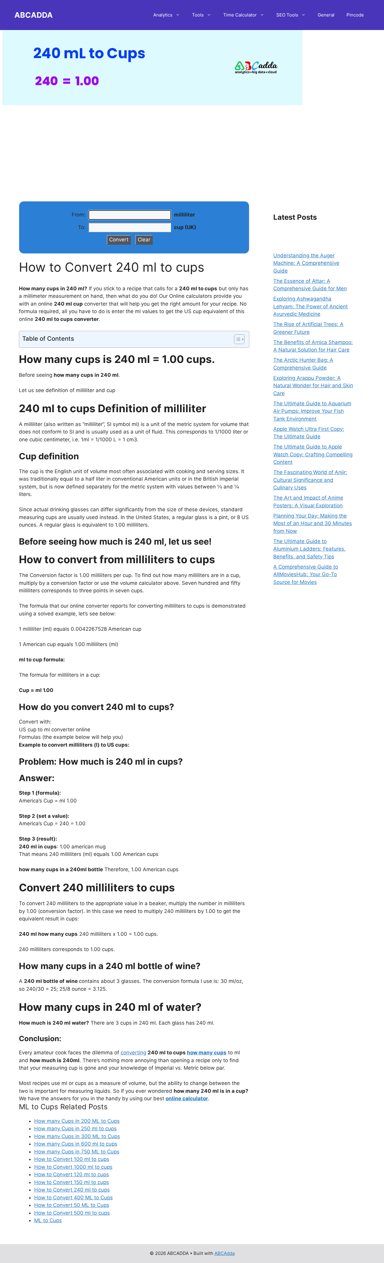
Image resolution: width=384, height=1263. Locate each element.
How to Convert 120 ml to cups (71, 1174)
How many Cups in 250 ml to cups (75, 1129)
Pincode (355, 15)
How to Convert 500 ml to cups (72, 1213)
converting (133, 1053)
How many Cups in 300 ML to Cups (77, 1136)
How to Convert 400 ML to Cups (73, 1198)
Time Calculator (240, 15)
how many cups (206, 1053)
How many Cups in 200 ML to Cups (77, 1121)
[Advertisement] (192, 147)
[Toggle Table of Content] (236, 339)
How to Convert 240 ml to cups (72, 1190)
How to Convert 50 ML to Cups (71, 1205)
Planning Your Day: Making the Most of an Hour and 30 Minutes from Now (312, 523)
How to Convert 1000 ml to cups (73, 1167)
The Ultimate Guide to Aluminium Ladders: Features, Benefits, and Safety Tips (309, 549)
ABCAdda (224, 1253)
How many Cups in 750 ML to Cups (76, 1152)
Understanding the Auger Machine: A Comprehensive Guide (306, 263)
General (326, 15)
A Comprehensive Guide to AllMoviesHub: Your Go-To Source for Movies (305, 574)
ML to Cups (48, 1220)
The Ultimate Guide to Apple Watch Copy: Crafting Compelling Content (312, 454)
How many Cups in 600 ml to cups (75, 1144)
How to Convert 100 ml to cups (71, 1159)
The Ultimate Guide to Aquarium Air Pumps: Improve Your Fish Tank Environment (312, 411)
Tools (198, 15)
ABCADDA (33, 15)
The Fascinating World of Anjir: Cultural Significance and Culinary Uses (310, 480)
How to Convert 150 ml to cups (71, 1182)
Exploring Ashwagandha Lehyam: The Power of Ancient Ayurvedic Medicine (310, 306)
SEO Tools (287, 15)
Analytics (162, 15)
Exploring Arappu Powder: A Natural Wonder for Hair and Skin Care (313, 385)
